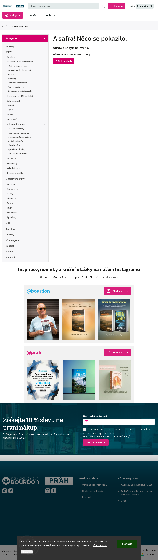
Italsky (10, 193)
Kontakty (50, 15)
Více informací (100, 545)
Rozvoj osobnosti (16, 87)
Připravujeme (12, 240)
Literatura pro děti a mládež (20, 96)
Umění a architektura (17, 153)
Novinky (10, 234)
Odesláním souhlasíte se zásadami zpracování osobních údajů (120, 429)
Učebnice (11, 158)
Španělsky (12, 217)
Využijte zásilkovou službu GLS (136, 485)
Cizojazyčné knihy (15, 179)
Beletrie (11, 57)
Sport (10, 109)
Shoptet (151, 554)
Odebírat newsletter (96, 442)
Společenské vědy (16, 149)
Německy (11, 198)
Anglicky (11, 184)
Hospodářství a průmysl (18, 133)
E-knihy (10, 251)
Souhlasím (127, 544)
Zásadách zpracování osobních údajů (112, 436)
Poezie (10, 114)
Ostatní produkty (15, 173)
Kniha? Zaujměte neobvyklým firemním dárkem (136, 492)
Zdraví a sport (13, 101)
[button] (98, 478)
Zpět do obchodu (64, 61)
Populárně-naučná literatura (20, 61)
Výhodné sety (13, 168)
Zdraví (11, 105)
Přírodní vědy (14, 145)
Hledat (103, 6)
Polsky (10, 203)
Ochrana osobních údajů (94, 485)
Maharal (10, 246)
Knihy (9, 52)
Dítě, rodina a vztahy (17, 66)
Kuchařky (12, 78)
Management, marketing (19, 137)
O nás (33, 15)
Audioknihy (12, 163)
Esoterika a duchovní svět (20, 70)
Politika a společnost (17, 82)
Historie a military (16, 128)
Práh (8, 223)
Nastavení (26, 552)
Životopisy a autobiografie (20, 91)
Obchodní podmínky (92, 491)
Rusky (9, 207)
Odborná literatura (16, 124)
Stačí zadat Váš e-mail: (95, 416)
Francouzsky (13, 189)
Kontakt (86, 497)
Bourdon (10, 229)
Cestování (11, 119)
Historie (11, 74)
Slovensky (12, 212)
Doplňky (10, 46)
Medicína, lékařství (16, 141)
